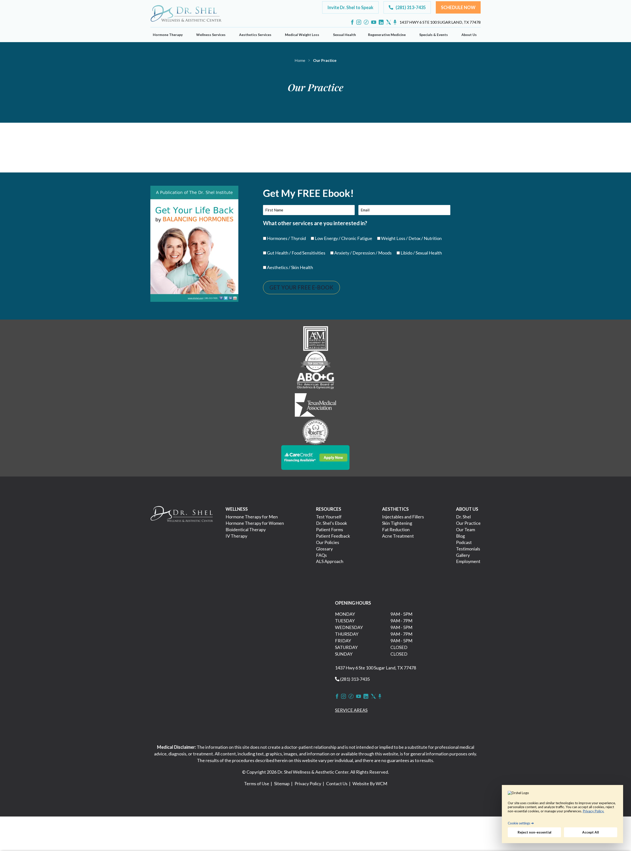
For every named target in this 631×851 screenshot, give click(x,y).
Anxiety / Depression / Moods (363, 252)
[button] (350, 7)
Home (300, 60)
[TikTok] (366, 22)
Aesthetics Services (255, 35)
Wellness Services (211, 35)
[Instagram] (359, 22)
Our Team (465, 529)
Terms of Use (256, 783)
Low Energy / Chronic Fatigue (343, 238)
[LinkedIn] (381, 22)
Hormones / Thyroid (286, 238)
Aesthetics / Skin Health (290, 267)
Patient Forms (329, 529)
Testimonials (468, 548)
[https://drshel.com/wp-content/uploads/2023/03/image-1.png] (315, 338)
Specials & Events (433, 35)
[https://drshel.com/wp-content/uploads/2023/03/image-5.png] (315, 431)
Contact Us (337, 783)
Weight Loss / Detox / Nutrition (411, 238)
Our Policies (327, 542)
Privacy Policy (308, 783)
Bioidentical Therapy (246, 529)
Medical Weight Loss (302, 35)
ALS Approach (329, 561)
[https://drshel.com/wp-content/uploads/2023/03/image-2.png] (315, 361)
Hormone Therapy (168, 35)
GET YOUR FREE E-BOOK (301, 287)
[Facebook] (352, 22)
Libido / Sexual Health (421, 252)
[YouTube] (373, 22)
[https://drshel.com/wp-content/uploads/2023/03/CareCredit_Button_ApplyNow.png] (315, 457)
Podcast (464, 542)
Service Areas (351, 710)
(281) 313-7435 (354, 679)
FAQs (321, 555)
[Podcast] (395, 22)
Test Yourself (329, 516)
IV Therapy (236, 536)
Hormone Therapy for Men (252, 516)
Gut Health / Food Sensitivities (296, 252)
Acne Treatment (398, 536)
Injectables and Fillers (403, 516)
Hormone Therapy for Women (255, 523)
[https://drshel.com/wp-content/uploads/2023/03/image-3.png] (315, 382)
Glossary (324, 548)
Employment (468, 561)
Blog (460, 536)
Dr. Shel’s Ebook (331, 523)
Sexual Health (344, 35)
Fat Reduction (396, 529)
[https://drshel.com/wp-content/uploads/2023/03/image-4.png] (315, 405)
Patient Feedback (333, 536)
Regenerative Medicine (387, 35)
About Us (469, 35)
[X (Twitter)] (389, 22)
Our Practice (468, 523)
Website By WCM (369, 783)
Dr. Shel (463, 516)
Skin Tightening (397, 523)
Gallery (463, 555)
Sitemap (282, 783)
